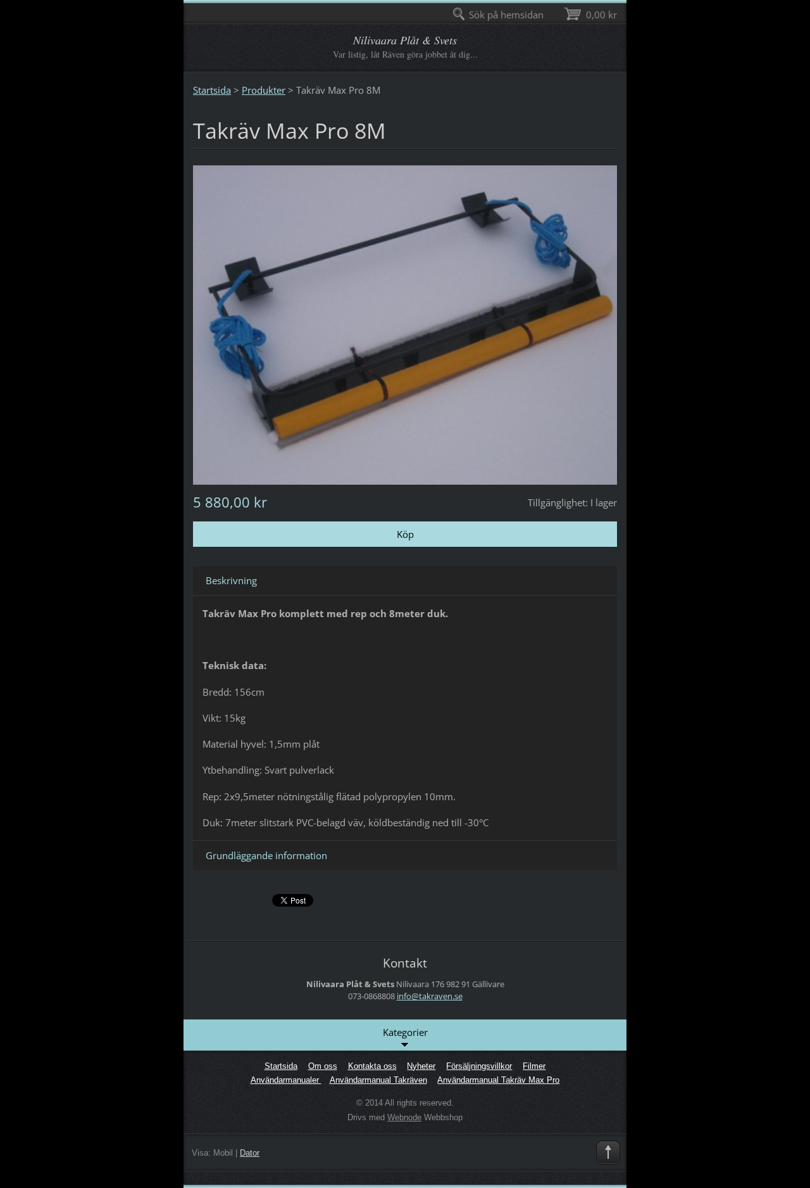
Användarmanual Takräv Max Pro (498, 1080)
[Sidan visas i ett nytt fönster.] (405, 323)
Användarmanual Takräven (378, 1080)
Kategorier (405, 1032)
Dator (249, 1153)
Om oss (322, 1066)
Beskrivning (231, 580)
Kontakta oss (372, 1066)
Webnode (404, 1117)
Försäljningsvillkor (479, 1066)
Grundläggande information (266, 855)
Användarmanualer (286, 1080)
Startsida (212, 90)
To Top (608, 1152)
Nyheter (421, 1066)
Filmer (534, 1066)
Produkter (263, 90)
